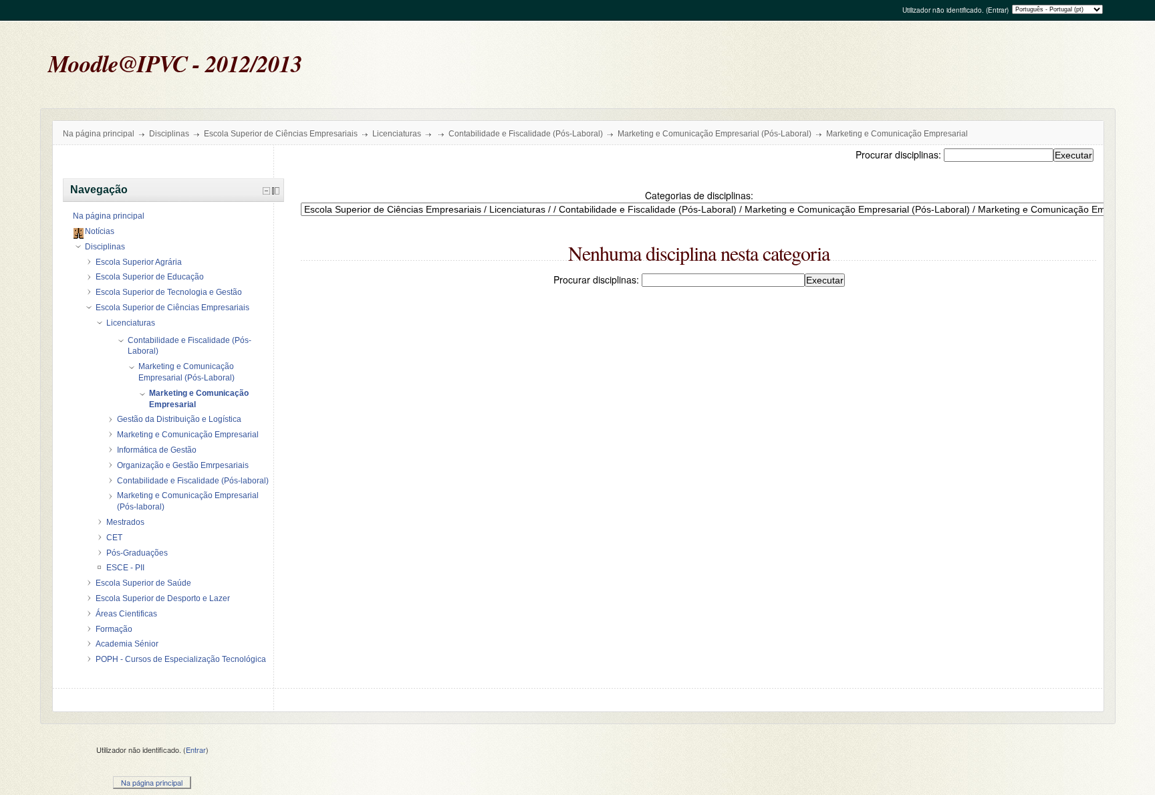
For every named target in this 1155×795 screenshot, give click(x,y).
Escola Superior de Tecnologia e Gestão (169, 292)
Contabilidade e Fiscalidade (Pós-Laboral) (525, 133)
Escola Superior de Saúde (143, 583)
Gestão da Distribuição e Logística (179, 419)
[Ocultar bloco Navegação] (266, 191)
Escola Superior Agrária (139, 262)
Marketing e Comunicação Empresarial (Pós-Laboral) (714, 133)
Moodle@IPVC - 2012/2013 (175, 63)
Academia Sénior (127, 644)
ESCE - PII (125, 567)
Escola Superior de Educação (150, 276)
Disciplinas (169, 133)
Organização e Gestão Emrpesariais (183, 465)
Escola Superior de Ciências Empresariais (281, 133)
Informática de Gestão (157, 450)
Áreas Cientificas (126, 613)
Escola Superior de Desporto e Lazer (163, 598)
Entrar (997, 10)
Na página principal (98, 133)
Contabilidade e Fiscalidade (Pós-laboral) (193, 480)
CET (114, 537)
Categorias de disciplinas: (699, 195)
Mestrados (125, 522)
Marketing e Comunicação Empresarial (897, 133)
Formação (114, 629)
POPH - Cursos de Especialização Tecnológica (181, 659)
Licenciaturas (396, 133)
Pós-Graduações (137, 553)
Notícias (99, 231)
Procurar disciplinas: (900, 154)
